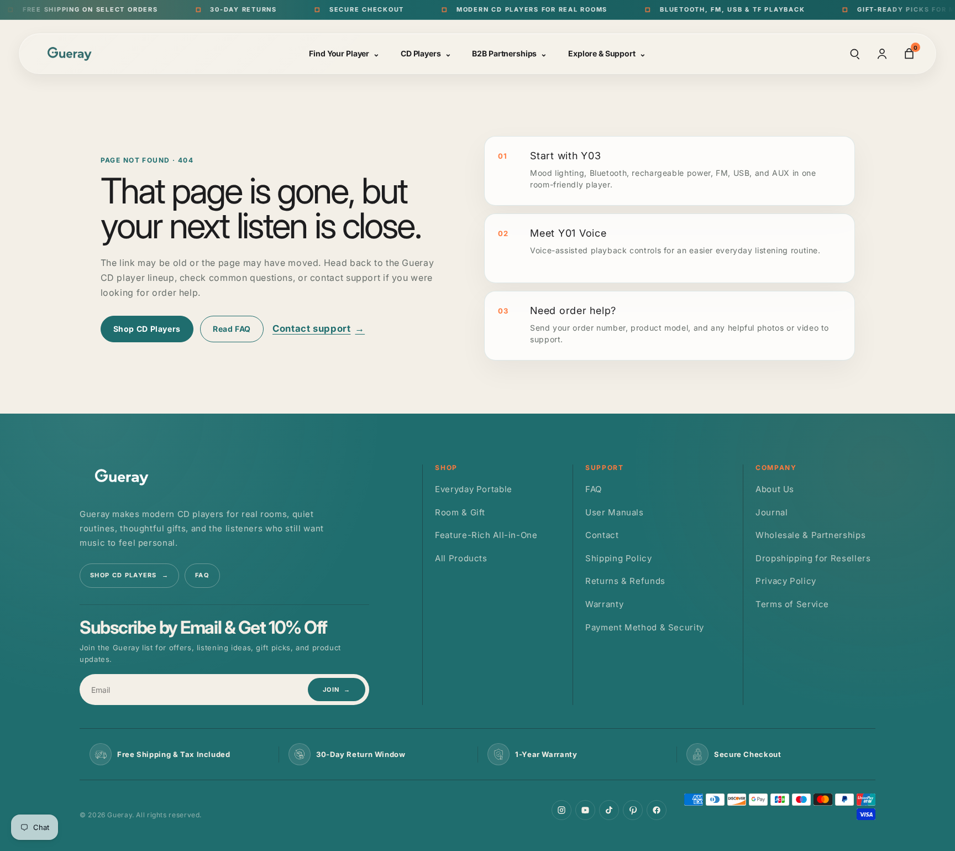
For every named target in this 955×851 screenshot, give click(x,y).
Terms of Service (792, 604)
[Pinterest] (633, 810)
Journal (771, 512)
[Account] (882, 54)
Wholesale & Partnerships (810, 535)
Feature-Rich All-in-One (486, 535)
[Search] (855, 54)
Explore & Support (607, 53)
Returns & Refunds (625, 581)
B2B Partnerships (509, 53)
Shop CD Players (147, 328)
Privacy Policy (785, 581)
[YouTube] (585, 810)
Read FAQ (232, 328)
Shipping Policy (618, 558)
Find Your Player (344, 53)
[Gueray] (71, 53)
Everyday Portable (473, 489)
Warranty (604, 604)
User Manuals (614, 512)
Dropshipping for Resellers (812, 558)
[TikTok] (609, 810)
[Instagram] (561, 810)
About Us (774, 489)
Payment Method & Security (644, 627)
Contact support (318, 328)
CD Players (426, 53)
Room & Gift (460, 512)
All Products (461, 558)
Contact (601, 535)
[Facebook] (657, 810)
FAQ (202, 575)
